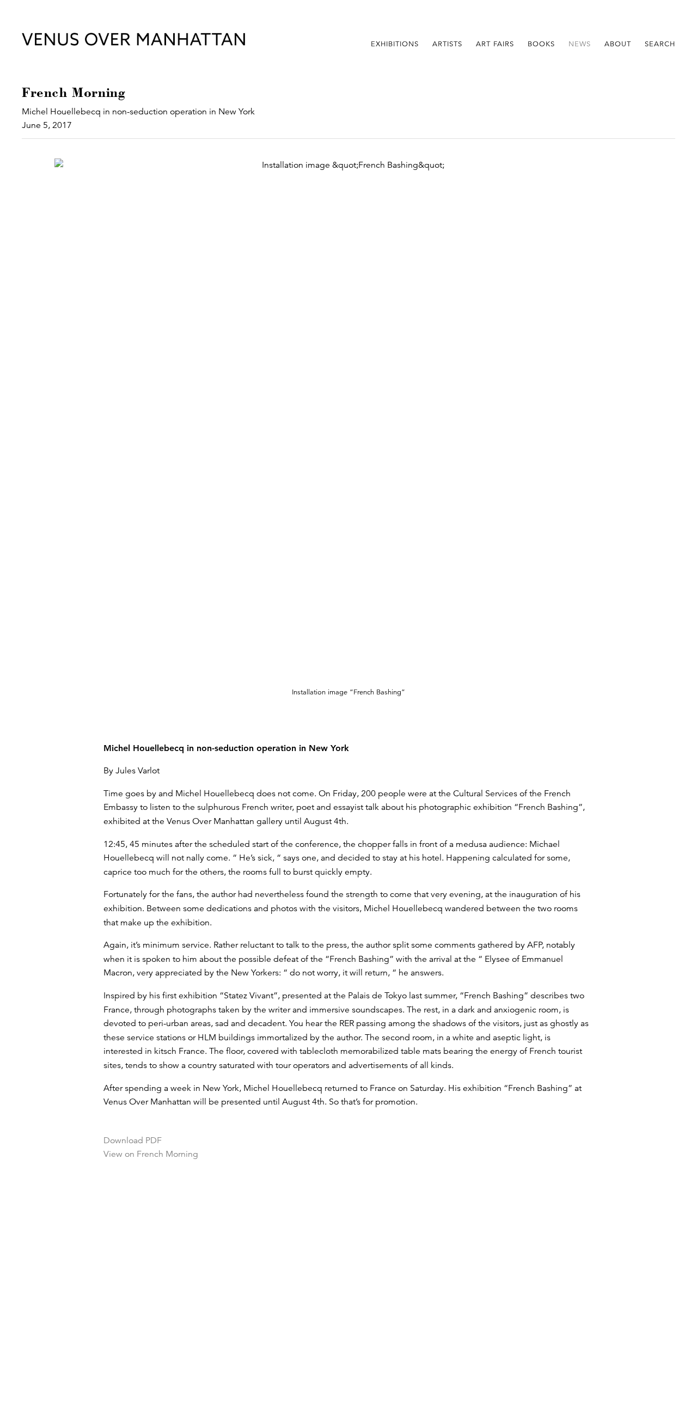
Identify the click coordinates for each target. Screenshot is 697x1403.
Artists (447, 44)
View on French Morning (150, 1154)
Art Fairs (495, 44)
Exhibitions (395, 44)
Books (541, 44)
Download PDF (132, 1140)
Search (660, 44)
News (579, 44)
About (617, 44)
